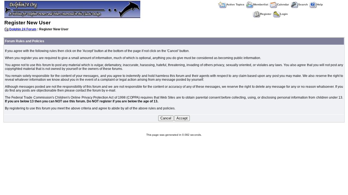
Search (303, 4)
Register (265, 13)
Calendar (283, 4)
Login (284, 13)
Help (320, 4)
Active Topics (235, 4)
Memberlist (260, 4)
